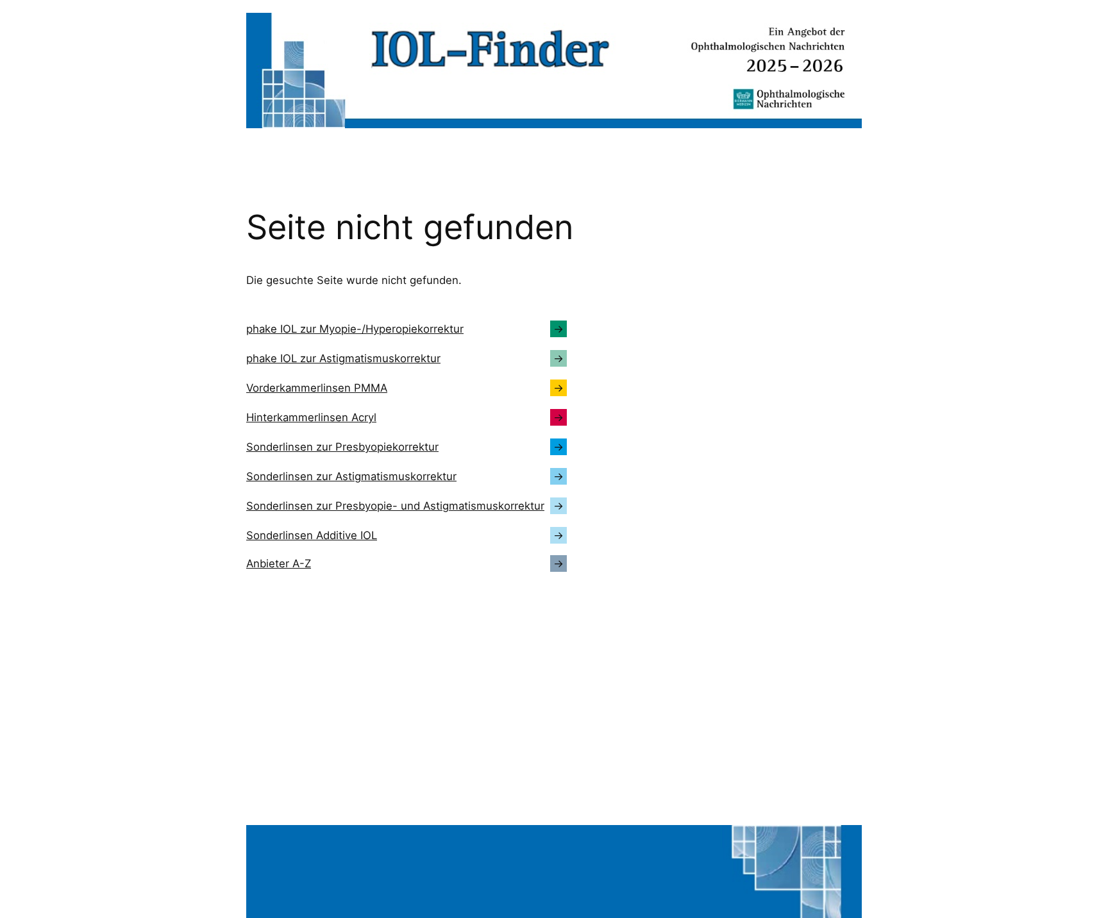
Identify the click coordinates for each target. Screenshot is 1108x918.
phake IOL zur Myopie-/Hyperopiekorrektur (355, 328)
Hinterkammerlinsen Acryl (311, 417)
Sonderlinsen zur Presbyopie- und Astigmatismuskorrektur (395, 505)
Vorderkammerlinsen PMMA (316, 387)
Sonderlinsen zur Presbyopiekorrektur (342, 446)
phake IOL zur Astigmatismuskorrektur (343, 358)
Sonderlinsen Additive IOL (311, 535)
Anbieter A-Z (278, 563)
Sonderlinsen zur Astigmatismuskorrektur (351, 476)
